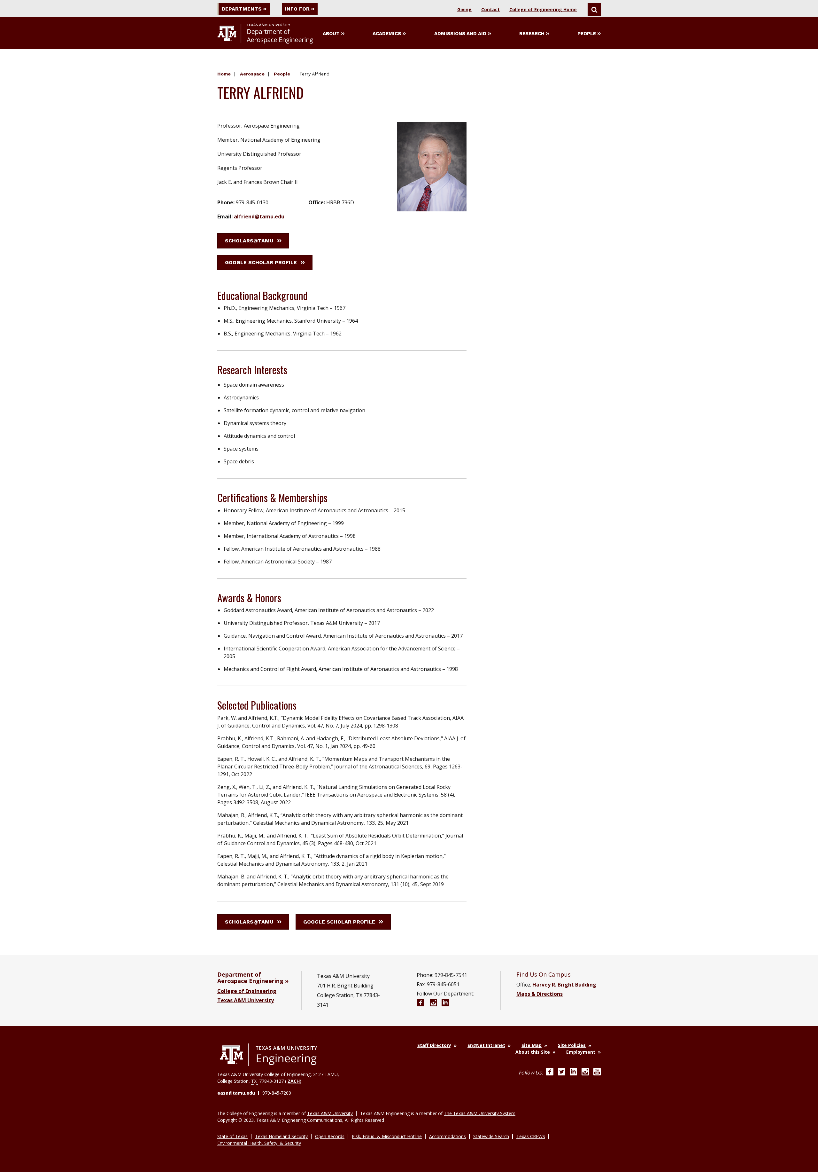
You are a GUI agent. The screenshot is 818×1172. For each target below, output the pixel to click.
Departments (242, 9)
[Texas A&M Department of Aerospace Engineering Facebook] (420, 1003)
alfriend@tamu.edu (259, 216)
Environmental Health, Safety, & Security (259, 1143)
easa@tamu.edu (236, 1093)
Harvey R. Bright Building (564, 984)
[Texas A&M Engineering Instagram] (585, 1072)
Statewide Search (491, 1136)
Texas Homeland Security (281, 1136)
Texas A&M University (245, 1000)
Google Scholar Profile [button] (261, 262)
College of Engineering (246, 991)
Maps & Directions (539, 993)
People (586, 33)
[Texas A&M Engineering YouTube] (597, 1072)
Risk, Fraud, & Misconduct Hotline (387, 1136)
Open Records (329, 1136)
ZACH (294, 1081)
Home (224, 73)
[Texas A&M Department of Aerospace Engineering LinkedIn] (445, 1003)
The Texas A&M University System (479, 1113)
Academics (387, 33)
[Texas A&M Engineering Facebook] (549, 1072)
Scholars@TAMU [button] (249, 241)
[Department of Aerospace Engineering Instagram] (433, 1003)
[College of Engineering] (268, 1055)
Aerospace (252, 73)
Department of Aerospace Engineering (250, 978)
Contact (490, 9)
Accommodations (447, 1136)
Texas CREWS (530, 1136)
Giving (464, 9)
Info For (297, 9)
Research (531, 33)
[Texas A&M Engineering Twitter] (561, 1072)
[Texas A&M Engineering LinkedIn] (573, 1072)
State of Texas (232, 1136)
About (331, 33)
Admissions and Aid (460, 33)
